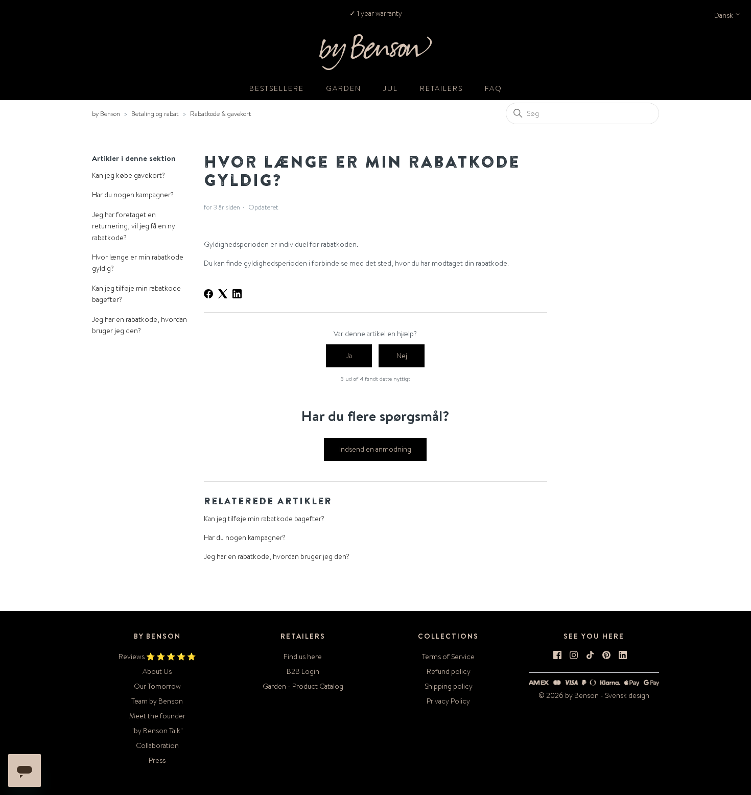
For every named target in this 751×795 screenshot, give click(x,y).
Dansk (724, 15)
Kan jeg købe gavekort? (128, 175)
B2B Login (303, 671)
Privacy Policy (448, 701)
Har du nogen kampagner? (133, 195)
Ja (349, 355)
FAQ (493, 88)
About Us (157, 671)
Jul (390, 88)
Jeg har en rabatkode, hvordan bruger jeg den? (139, 325)
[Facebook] (208, 293)
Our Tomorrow (157, 686)
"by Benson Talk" (157, 731)
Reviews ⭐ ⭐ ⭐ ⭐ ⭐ (157, 656)
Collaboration (157, 745)
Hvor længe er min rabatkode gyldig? (137, 262)
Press (157, 760)
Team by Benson (157, 701)
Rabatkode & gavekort (220, 114)
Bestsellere (276, 88)
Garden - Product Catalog (303, 686)
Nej (401, 355)
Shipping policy (449, 686)
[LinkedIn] (237, 293)
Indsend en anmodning (375, 449)
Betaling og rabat (155, 114)
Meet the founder (157, 716)
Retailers (441, 88)
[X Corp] (222, 293)
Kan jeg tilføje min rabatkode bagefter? (136, 294)
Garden (343, 88)
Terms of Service (448, 656)
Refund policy (449, 671)
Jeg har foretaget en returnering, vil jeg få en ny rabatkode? (133, 226)
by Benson (106, 114)
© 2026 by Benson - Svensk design (593, 695)
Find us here (303, 656)
